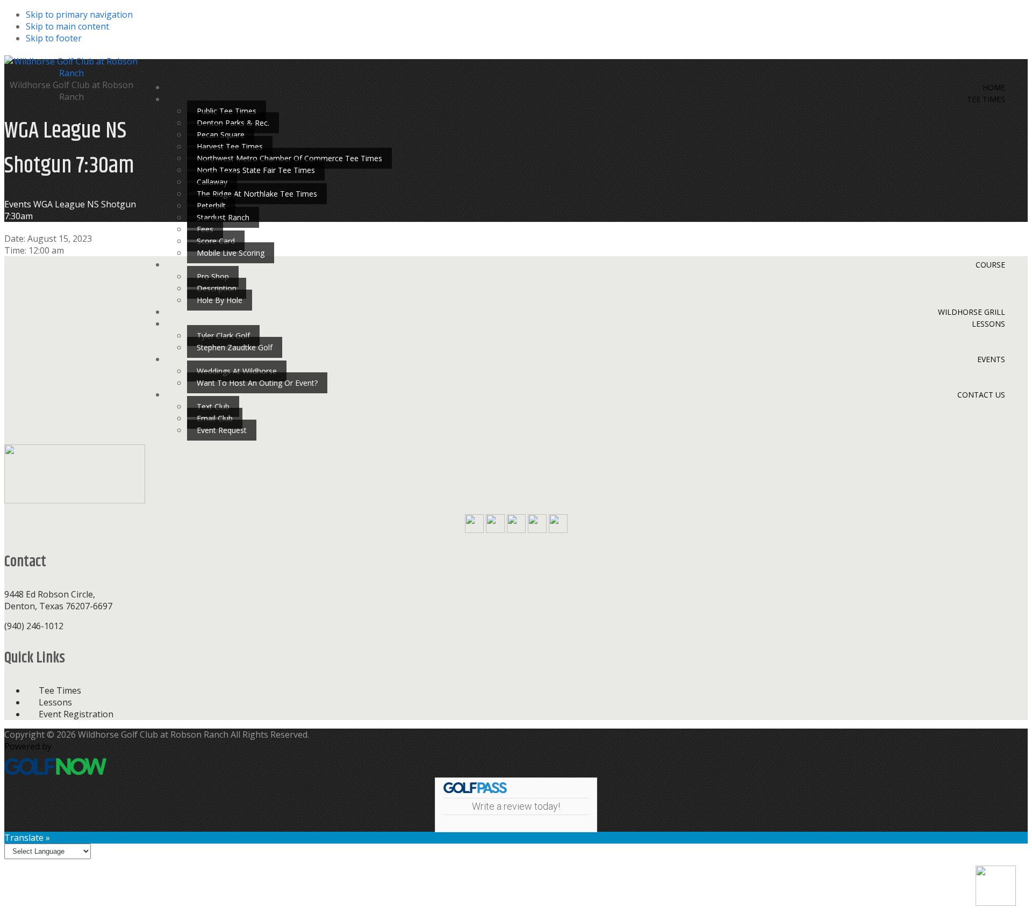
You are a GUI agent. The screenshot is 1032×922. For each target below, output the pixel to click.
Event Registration (76, 714)
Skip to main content (67, 26)
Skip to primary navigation (79, 14)
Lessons (55, 702)
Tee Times (60, 690)
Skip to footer (54, 38)
